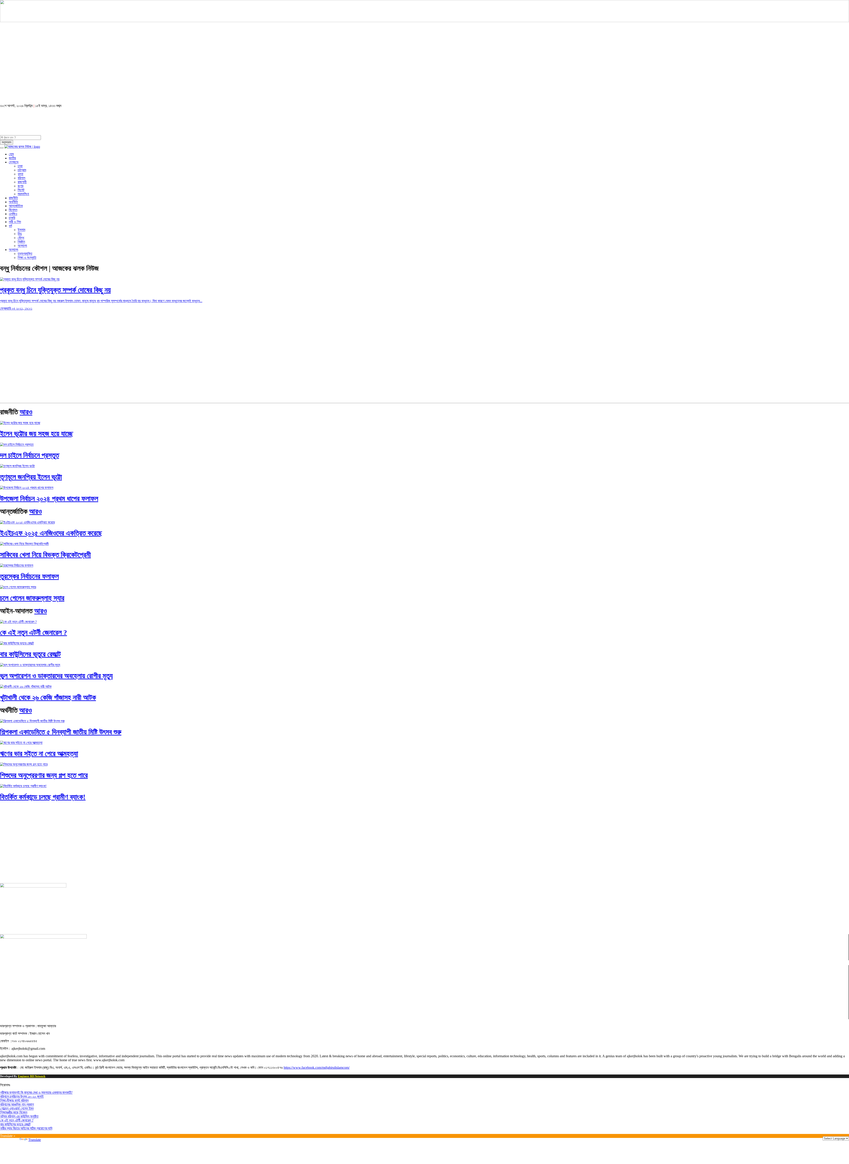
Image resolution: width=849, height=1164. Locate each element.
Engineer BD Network (31, 1076)
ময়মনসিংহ (23, 194)
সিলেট (21, 190)
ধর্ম (10, 226)
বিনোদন (13, 210)
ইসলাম (21, 230)
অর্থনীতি (13, 202)
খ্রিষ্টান (21, 242)
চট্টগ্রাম (22, 170)
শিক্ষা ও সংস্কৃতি (27, 257)
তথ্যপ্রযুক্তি (25, 253)
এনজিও (13, 214)
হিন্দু (20, 234)
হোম (11, 154)
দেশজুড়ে (14, 162)
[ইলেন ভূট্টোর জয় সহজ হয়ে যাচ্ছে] (20, 423)
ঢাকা (20, 166)
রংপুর (20, 186)
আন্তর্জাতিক (16, 206)
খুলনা (20, 174)
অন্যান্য (22, 246)
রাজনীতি (13, 198)
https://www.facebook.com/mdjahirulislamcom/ (317, 1067)
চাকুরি (12, 218)
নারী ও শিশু (15, 222)
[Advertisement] (132, 65)
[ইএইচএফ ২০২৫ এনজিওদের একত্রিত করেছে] (27, 522)
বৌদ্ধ (21, 238)
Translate (34, 1140)
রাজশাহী (22, 182)
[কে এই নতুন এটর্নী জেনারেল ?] (18, 622)
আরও (26, 412)
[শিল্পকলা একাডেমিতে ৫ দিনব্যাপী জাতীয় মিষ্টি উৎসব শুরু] (32, 721)
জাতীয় (12, 158)
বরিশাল (21, 178)
